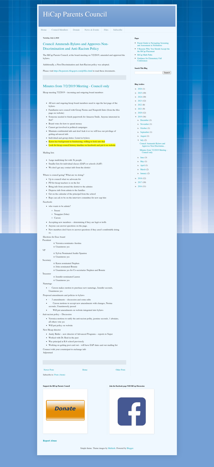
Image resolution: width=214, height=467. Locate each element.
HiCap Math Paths (144, 54)
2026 (140, 88)
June (142, 157)
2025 (140, 92)
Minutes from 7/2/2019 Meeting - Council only (76, 86)
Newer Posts (49, 369)
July (142, 140)
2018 (140, 178)
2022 (140, 104)
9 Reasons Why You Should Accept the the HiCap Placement (153, 50)
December (144, 120)
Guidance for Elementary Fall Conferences (149, 59)
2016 (140, 186)
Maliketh (111, 448)
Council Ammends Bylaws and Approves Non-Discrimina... (152, 144)
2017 (140, 182)
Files (106, 29)
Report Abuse (50, 440)
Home (44, 29)
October (143, 128)
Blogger (130, 448)
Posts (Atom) (59, 374)
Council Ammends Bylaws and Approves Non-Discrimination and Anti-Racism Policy (75, 46)
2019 (140, 116)
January (143, 173)
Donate (76, 29)
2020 (140, 112)
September (145, 132)
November (145, 124)
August (143, 136)
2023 (140, 100)
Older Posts (120, 369)
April (142, 165)
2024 (140, 96)
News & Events (92, 29)
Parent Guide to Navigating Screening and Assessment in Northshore (153, 44)
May (142, 161)
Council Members (60, 29)
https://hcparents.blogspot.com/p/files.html (73, 70)
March (143, 169)
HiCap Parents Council (75, 13)
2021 (140, 108)
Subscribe (117, 29)
